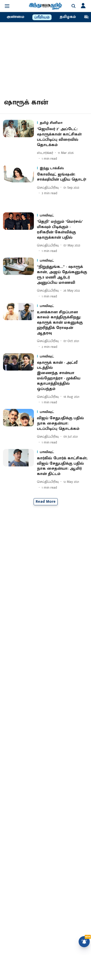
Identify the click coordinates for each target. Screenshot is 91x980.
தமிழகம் (68, 16)
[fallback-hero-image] (20, 140)
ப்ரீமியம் (42, 17)
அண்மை (15, 16)
